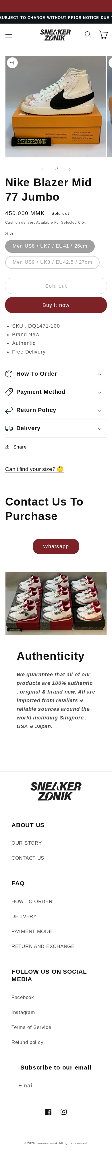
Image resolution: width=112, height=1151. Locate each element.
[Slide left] (42, 169)
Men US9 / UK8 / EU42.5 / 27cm (52, 262)
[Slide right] (69, 169)
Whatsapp (56, 546)
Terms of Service (31, 1027)
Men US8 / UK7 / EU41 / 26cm (50, 246)
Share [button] (20, 447)
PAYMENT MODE (31, 931)
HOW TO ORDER (32, 901)
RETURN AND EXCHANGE (43, 946)
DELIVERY (24, 916)
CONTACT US (27, 858)
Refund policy (27, 1042)
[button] (8, 34)
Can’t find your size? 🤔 (34, 469)
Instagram (23, 1012)
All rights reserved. (73, 1143)
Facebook (22, 997)
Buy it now (56, 305)
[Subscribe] (93, 1086)
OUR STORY (26, 843)
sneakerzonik (47, 1143)
